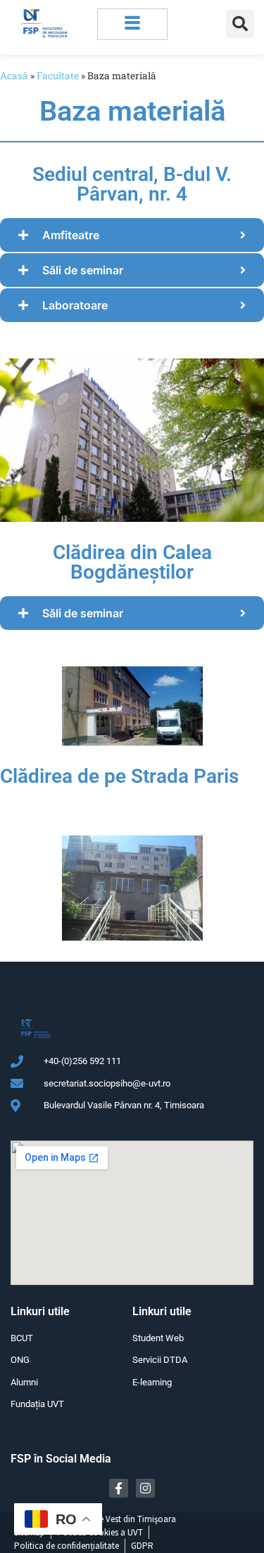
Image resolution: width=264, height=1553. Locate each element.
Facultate (58, 75)
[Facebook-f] (118, 1488)
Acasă (14, 75)
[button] (240, 24)
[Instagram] (145, 1488)
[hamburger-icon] (132, 24)
